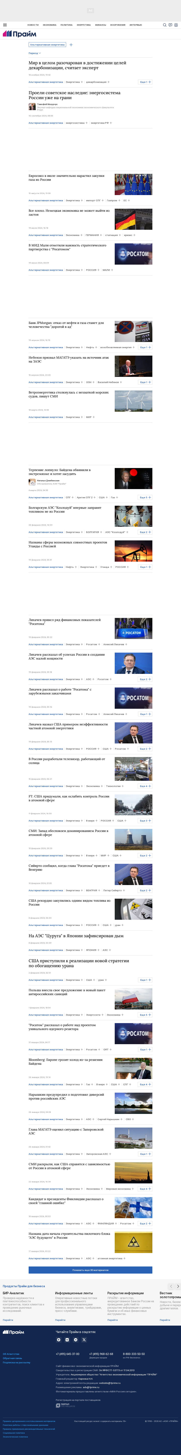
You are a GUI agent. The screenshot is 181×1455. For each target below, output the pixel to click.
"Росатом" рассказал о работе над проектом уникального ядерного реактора (62, 1027)
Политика (66, 25)
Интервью (136, 25)
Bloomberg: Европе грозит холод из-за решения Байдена (66, 1062)
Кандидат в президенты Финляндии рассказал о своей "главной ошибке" (66, 1201)
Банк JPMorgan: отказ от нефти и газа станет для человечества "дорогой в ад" (66, 325)
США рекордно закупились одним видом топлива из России (69, 902)
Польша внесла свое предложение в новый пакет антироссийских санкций (67, 992)
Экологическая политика (15, 1437)
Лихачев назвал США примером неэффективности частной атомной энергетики (68, 726)
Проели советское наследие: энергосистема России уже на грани (74, 95)
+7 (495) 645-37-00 (67, 1354)
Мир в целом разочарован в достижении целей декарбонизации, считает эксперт (77, 65)
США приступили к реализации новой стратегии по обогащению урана (79, 963)
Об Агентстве (11, 1354)
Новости (33, 25)
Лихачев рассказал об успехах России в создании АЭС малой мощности (67, 656)
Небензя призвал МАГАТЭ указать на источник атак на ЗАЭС (69, 359)
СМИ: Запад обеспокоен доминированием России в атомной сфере (68, 833)
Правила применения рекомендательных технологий (29, 1429)
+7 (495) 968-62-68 (101, 1356)
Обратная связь (12, 1358)
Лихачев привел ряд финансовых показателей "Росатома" (65, 622)
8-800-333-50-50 (134, 1356)
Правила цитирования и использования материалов (29, 1421)
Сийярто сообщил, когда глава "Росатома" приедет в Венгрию (69, 868)
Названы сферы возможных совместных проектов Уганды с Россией (68, 544)
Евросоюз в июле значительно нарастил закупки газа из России (66, 178)
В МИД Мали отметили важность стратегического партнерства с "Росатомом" (67, 247)
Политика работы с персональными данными (25, 1425)
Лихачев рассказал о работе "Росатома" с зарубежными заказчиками (60, 691)
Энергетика (84, 25)
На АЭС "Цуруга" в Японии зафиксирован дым (76, 935)
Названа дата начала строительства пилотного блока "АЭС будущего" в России (69, 1236)
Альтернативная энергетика (47, 44)
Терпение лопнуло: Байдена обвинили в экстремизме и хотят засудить (60, 472)
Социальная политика (14, 1433)
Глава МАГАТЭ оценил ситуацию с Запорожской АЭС (66, 1131)
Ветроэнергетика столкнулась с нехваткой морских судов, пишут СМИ (69, 394)
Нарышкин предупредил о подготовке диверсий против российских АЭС (66, 1096)
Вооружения (117, 25)
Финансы (100, 25)
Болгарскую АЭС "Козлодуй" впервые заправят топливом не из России (65, 509)
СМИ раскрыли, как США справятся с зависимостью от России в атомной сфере (69, 1166)
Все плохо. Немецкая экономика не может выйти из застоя (69, 212)
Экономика (49, 25)
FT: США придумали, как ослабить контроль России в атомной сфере (69, 798)
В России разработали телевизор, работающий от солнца (67, 761)
